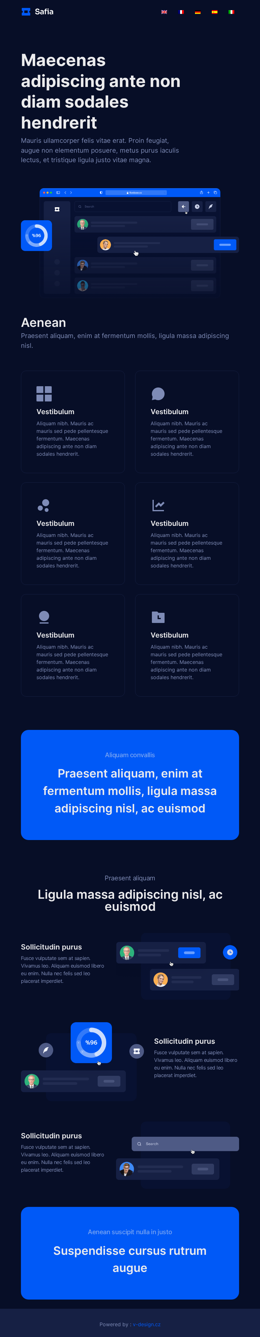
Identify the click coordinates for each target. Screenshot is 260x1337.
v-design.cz (147, 1324)
